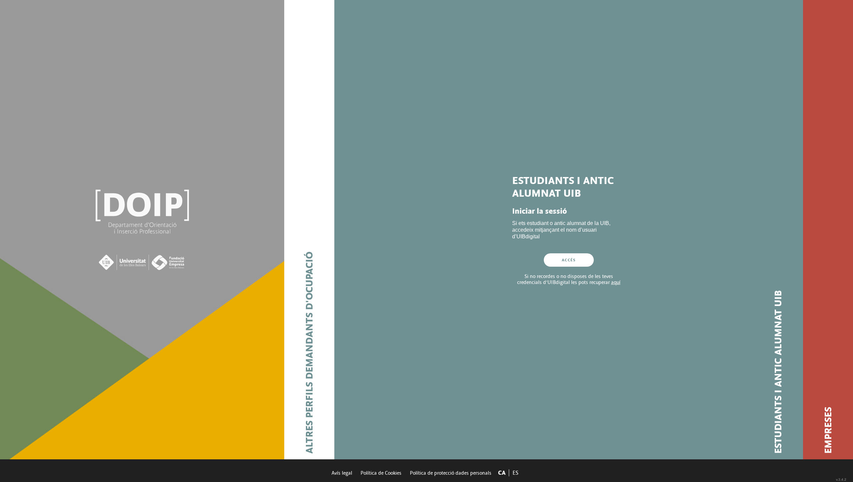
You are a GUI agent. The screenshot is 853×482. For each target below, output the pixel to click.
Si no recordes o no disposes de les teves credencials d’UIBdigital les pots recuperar (568, 279)
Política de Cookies (381, 473)
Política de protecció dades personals (450, 473)
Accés (568, 260)
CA (501, 472)
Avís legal (342, 473)
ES (515, 472)
